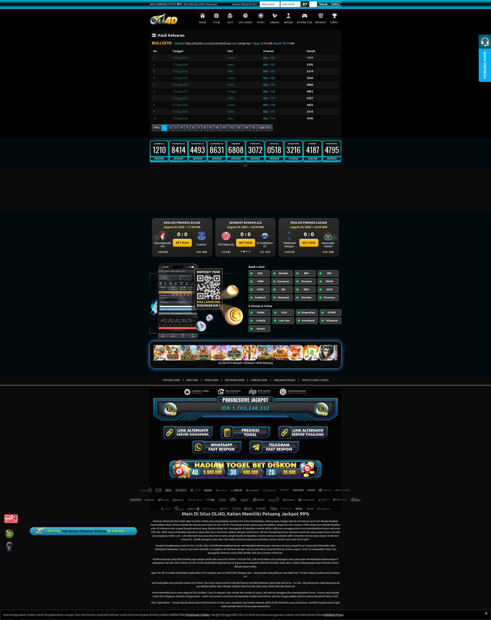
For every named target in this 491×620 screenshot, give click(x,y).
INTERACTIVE (304, 22)
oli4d (182, 521)
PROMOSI (320, 22)
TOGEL (216, 22)
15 (253, 127)
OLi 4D (161, 572)
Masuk (323, 4)
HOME (202, 22)
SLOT (230, 22)
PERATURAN (211, 380)
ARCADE (288, 22)
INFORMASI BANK (234, 380)
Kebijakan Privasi (333, 614)
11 (224, 127)
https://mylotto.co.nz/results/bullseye (208, 43)
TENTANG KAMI (171, 380)
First (156, 127)
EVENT (334, 22)
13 (238, 127)
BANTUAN (192, 380)
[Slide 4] (249, 251)
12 (231, 127)
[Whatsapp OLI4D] (217, 447)
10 (216, 127)
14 (246, 127)
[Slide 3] (247, 251)
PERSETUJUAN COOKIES (315, 380)
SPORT (261, 22)
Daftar (335, 4)
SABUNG (274, 22)
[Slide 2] (244, 251)
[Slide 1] (241, 251)
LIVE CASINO (245, 22)
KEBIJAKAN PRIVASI (284, 380)
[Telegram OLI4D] (274, 447)
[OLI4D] (188, 432)
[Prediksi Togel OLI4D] (245, 432)
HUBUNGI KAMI (259, 380)
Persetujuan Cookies (197, 614)
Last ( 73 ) (264, 127)
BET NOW (182, 242)
